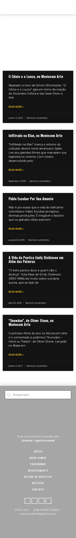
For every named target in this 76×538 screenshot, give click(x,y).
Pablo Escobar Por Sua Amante (31, 198)
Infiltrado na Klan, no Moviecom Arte (35, 135)
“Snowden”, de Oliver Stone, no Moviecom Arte (31, 322)
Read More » (16, 106)
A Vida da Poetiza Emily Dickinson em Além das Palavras (36, 259)
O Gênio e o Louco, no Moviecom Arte (36, 76)
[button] (69, 7)
